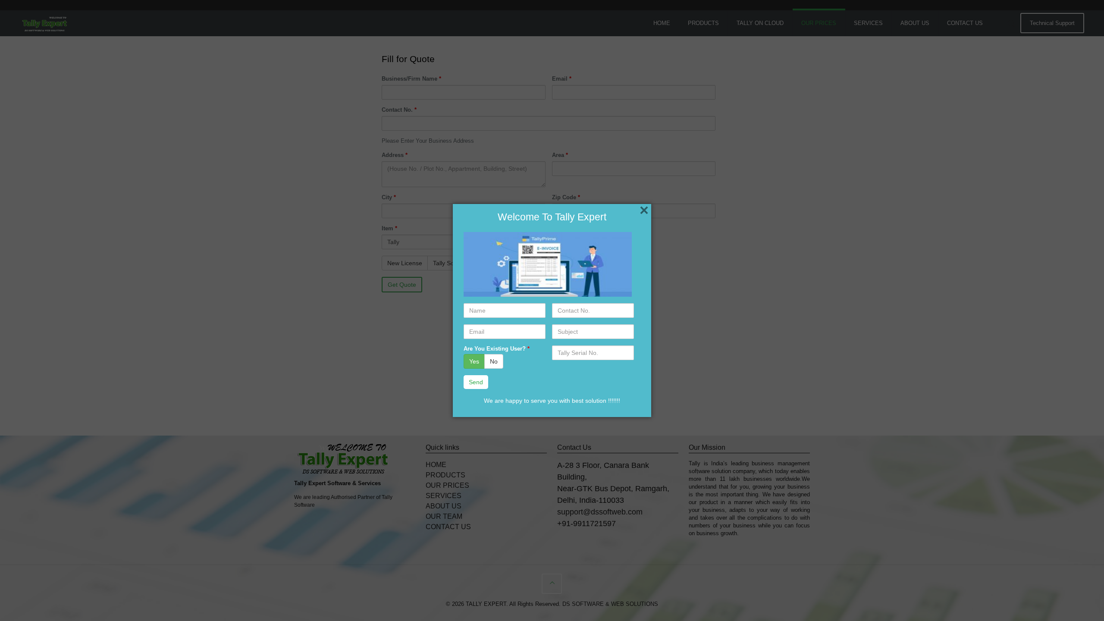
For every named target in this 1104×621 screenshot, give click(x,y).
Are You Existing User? (497, 348)
